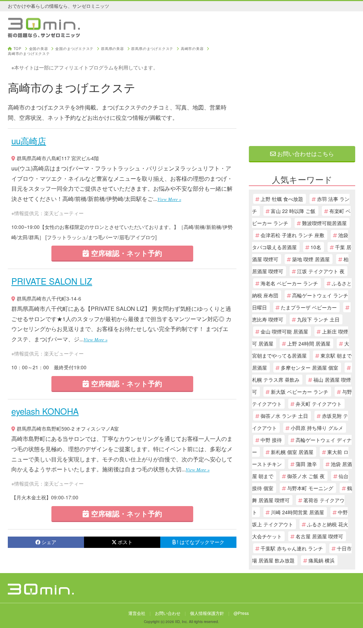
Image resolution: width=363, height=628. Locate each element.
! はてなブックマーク (200, 541)
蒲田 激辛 (306, 463)
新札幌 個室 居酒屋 (292, 451)
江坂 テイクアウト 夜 (321, 271)
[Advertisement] (302, 91)
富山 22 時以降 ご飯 (293, 210)
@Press (241, 613)
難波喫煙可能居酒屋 (324, 222)
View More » (169, 199)
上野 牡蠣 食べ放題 (282, 198)
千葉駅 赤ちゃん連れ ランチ (292, 548)
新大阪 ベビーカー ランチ (299, 391)
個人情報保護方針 (207, 613)
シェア (48, 541)
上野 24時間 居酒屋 (308, 343)
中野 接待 (271, 439)
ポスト (125, 541)
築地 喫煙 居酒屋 (311, 259)
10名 (316, 247)
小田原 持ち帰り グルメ (317, 427)
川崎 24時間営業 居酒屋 (297, 512)
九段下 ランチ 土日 (318, 319)
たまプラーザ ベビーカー (309, 307)
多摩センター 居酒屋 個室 (309, 367)
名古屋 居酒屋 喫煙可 (319, 536)
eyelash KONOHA (45, 411)
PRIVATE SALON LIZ (51, 281)
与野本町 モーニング (310, 488)
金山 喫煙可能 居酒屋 (284, 331)
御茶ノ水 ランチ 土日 (284, 415)
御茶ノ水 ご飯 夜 (306, 476)
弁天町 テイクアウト (319, 403)
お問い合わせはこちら (305, 154)
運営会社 (136, 613)
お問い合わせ (167, 613)
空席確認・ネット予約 (125, 253)
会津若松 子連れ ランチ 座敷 (292, 235)
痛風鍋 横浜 (321, 560)
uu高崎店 (28, 140)
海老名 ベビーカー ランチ (289, 283)
